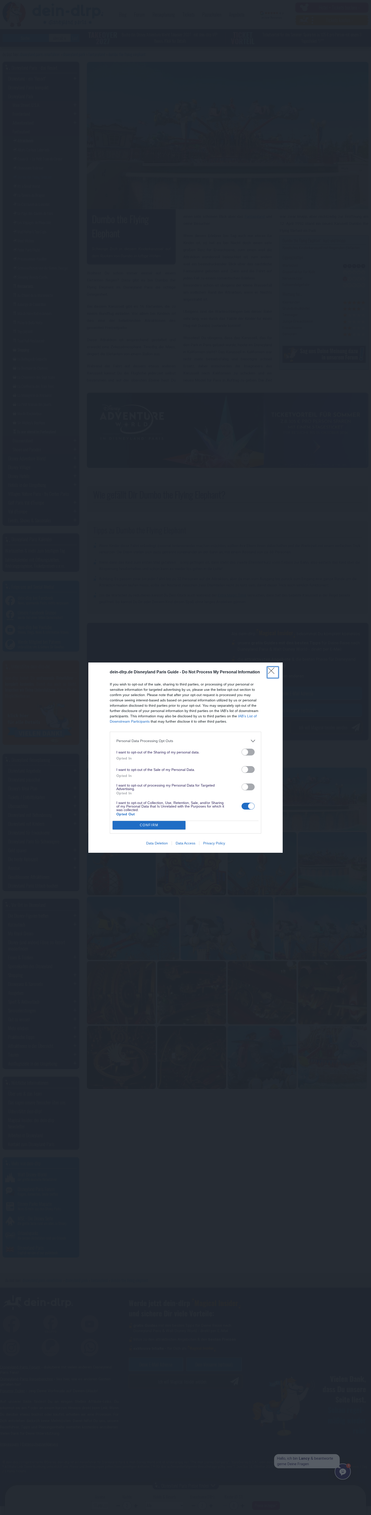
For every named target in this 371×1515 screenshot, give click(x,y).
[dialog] (185, 757)
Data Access (185, 843)
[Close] (273, 672)
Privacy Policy (214, 843)
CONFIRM (149, 825)
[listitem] (185, 741)
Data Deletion (157, 843)
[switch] (248, 752)
